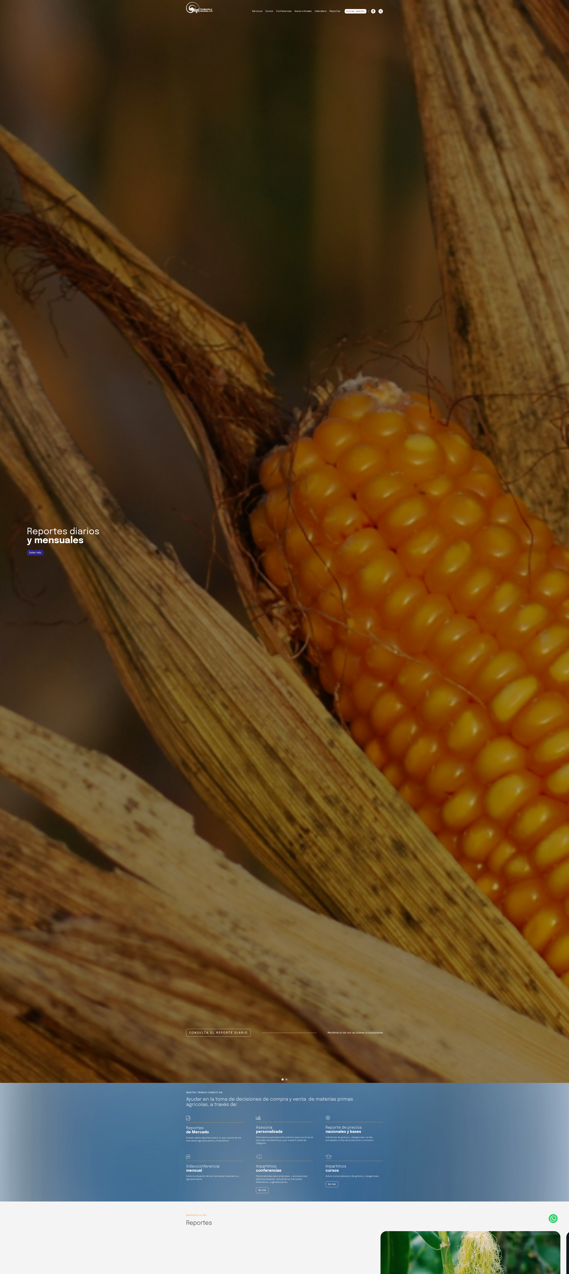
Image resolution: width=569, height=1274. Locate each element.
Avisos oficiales (303, 11)
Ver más (262, 1190)
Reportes (335, 11)
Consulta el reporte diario (218, 1032)
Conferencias (284, 11)
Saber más (35, 552)
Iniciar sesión (355, 11)
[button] (283, 1079)
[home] (199, 7)
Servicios (257, 11)
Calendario (321, 11)
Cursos (269, 11)
